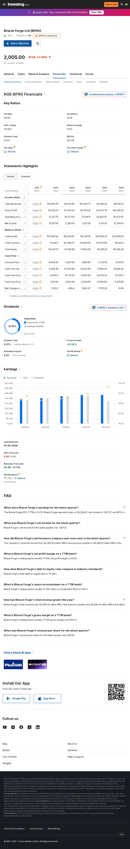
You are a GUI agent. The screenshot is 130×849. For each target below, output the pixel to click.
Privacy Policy (36, 828)
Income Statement (33, 82)
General (9, 74)
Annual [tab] (10, 176)
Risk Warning (54, 828)
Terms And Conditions (14, 828)
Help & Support (76, 756)
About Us (72, 743)
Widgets (7, 763)
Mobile (6, 750)
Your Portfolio (10, 756)
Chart (21, 74)
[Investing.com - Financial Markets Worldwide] (18, 4)
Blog (5, 743)
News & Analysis (39, 74)
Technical (75, 74)
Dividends (91, 82)
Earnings (103, 82)
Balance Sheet (52, 82)
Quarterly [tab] (25, 176)
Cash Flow (68, 82)
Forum (89, 74)
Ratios (79, 82)
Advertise (73, 750)
